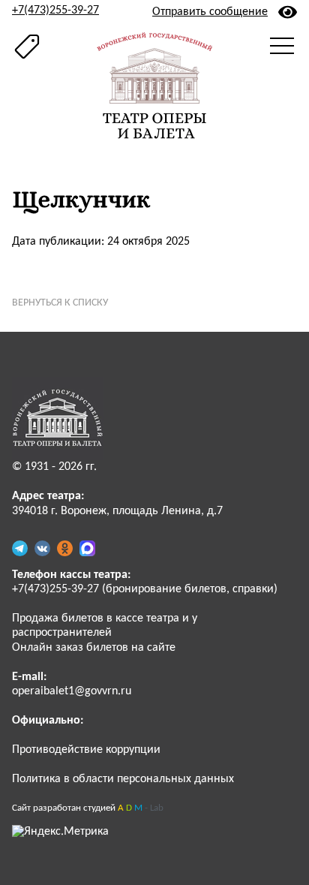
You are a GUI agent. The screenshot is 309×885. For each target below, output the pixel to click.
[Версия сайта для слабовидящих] (287, 12)
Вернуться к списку (60, 303)
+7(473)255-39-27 (55, 11)
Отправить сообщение (210, 12)
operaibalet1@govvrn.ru (71, 691)
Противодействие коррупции (86, 750)
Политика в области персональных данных (123, 779)
